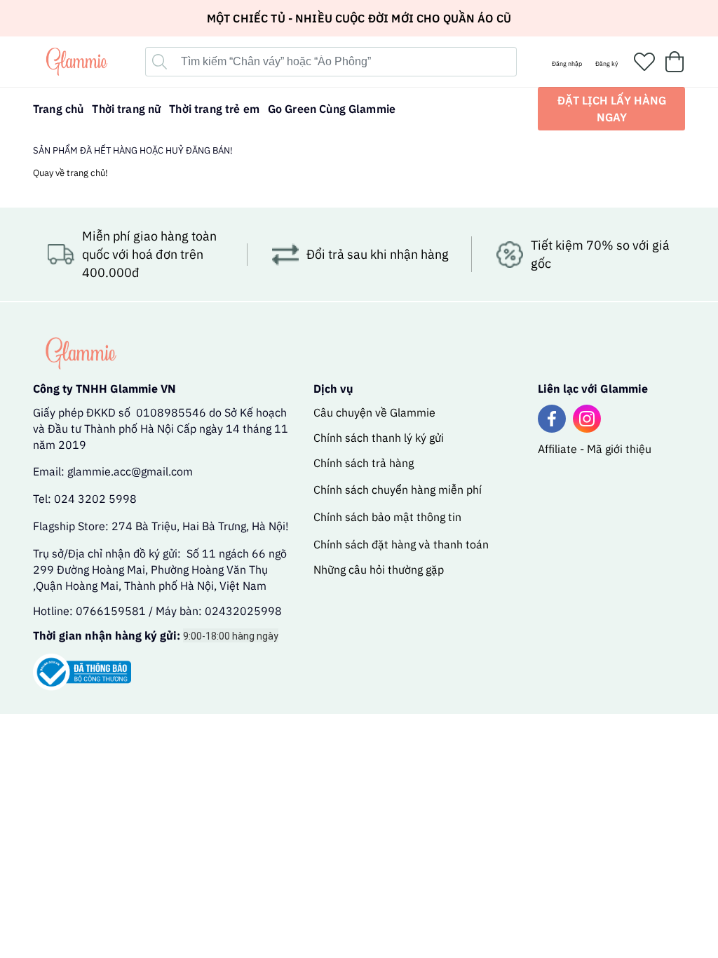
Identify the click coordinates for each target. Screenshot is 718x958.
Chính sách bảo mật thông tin (387, 517)
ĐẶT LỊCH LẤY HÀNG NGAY (611, 108)
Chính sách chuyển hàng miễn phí (397, 490)
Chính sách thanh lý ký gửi (378, 438)
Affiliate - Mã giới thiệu (594, 449)
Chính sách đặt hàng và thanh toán (401, 544)
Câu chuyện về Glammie (374, 412)
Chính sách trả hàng (363, 463)
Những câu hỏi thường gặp (378, 569)
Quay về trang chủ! (70, 173)
